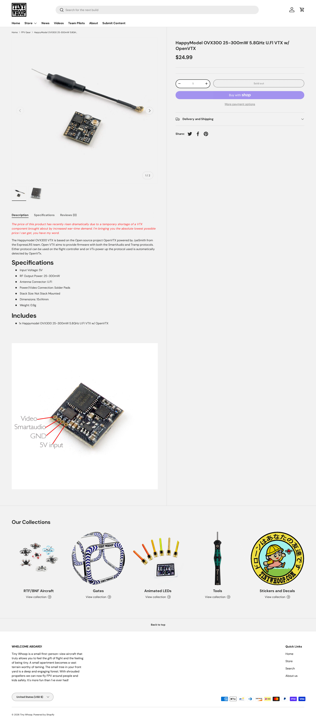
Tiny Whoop (26, 714)
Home (16, 23)
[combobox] (157, 10)
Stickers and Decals (277, 590)
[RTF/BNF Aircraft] (38, 558)
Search (290, 668)
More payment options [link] (240, 104)
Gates (98, 590)
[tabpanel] (85, 355)
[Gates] (98, 558)
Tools (217, 590)
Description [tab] (20, 215)
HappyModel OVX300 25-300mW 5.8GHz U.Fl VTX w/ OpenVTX (56, 32)
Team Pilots (76, 23)
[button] (302, 10)
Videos (59, 23)
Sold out (259, 83)
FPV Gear (26, 32)
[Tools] (217, 558)
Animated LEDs (158, 590)
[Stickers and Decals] (277, 558)
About (93, 23)
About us (291, 676)
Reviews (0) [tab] (68, 215)
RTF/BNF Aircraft (39, 590)
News (46, 23)
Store (29, 23)
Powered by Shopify (43, 714)
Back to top (158, 624)
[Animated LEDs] (158, 558)
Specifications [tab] (44, 215)
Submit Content (113, 23)
